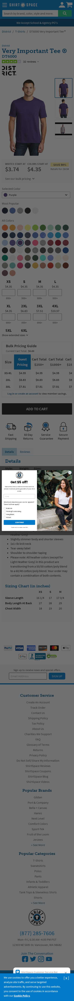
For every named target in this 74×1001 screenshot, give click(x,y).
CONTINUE (19, 522)
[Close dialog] (70, 472)
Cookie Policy (22, 995)
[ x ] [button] (66, 977)
